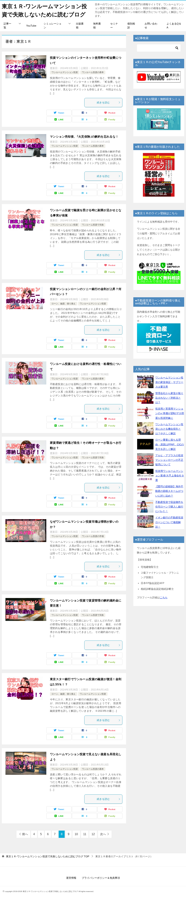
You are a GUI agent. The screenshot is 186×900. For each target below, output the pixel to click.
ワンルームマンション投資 (65, 72)
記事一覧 (7, 25)
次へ (103, 834)
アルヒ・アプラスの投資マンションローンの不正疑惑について (169, 460)
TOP (47, 856)
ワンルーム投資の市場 (93, 536)
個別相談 (131, 25)
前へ (25, 834)
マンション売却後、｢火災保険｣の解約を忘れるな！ (84, 136)
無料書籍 (97, 25)
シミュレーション (52, 25)
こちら (163, 597)
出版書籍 (80, 25)
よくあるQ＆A (174, 25)
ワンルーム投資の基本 (93, 72)
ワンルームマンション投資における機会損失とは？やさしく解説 (169, 429)
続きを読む (103, 102)
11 (84, 834)
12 (93, 834)
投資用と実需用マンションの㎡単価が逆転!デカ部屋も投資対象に (169, 413)
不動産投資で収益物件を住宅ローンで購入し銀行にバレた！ (169, 507)
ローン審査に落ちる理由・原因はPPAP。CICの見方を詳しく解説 (169, 444)
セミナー (114, 25)
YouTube (31, 25)
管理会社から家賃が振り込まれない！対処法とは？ (169, 398)
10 (76, 834)
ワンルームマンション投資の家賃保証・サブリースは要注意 (169, 382)
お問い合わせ (151, 25)
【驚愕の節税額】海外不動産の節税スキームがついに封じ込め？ (169, 491)
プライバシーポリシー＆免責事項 (101, 877)
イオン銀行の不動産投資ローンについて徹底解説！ (169, 522)
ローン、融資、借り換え (64, 303)
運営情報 (71, 877)
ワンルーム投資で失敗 (93, 225)
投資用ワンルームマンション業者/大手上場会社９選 (169, 476)
